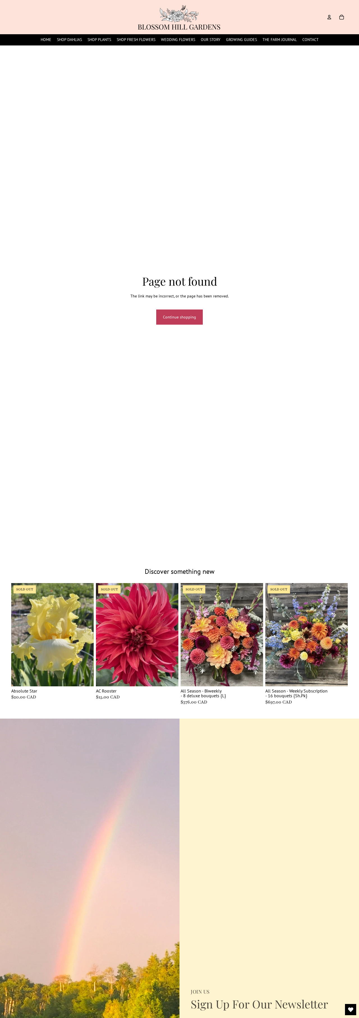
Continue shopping (179, 317)
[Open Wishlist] (350, 1009)
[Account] (329, 17)
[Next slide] (85, 635)
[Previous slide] (19, 635)
